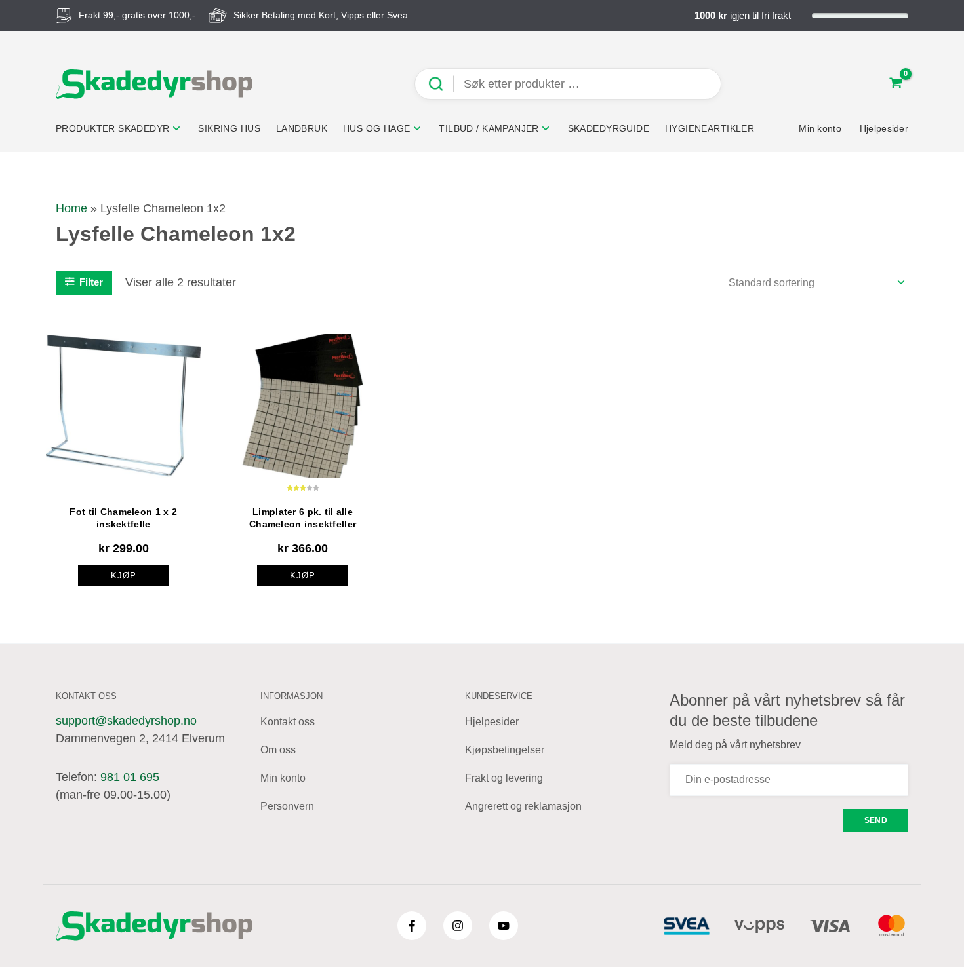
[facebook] (411, 925)
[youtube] (503, 925)
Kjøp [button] (123, 575)
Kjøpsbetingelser (504, 749)
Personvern (287, 806)
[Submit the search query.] (441, 84)
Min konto (283, 778)
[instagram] (457, 925)
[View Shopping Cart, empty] (895, 84)
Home (71, 208)
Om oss (278, 749)
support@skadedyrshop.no (126, 720)
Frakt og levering (504, 778)
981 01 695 (129, 777)
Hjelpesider (492, 721)
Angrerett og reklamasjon (523, 806)
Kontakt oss (287, 721)
